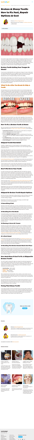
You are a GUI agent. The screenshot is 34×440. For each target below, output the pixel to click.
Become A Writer (12, 436)
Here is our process (15, 341)
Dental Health (8, 5)
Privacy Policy (11, 437)
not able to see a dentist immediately (18, 128)
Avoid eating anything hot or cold (7, 159)
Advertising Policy (3, 436)
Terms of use (11, 435)
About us (2, 435)
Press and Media (11, 438)
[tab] (32, 2)
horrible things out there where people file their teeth (20, 180)
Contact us (2, 437)
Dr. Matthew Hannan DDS (27, 22)
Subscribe (24, 308)
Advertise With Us (3, 438)
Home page (3, 5)
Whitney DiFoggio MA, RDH (19, 20)
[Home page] (17, 431)
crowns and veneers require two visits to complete (10, 232)
